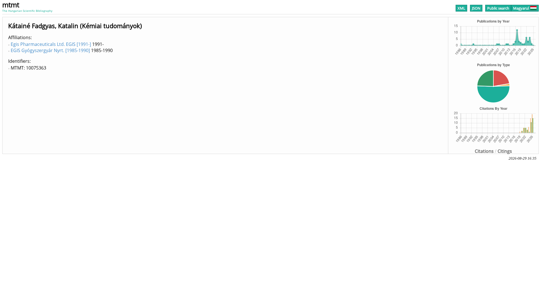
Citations (484, 151)
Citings (505, 151)
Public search (498, 8)
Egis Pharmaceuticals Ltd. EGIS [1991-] (51, 44)
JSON (476, 8)
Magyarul (521, 8)
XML (461, 8)
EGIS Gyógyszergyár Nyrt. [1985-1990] (50, 50)
